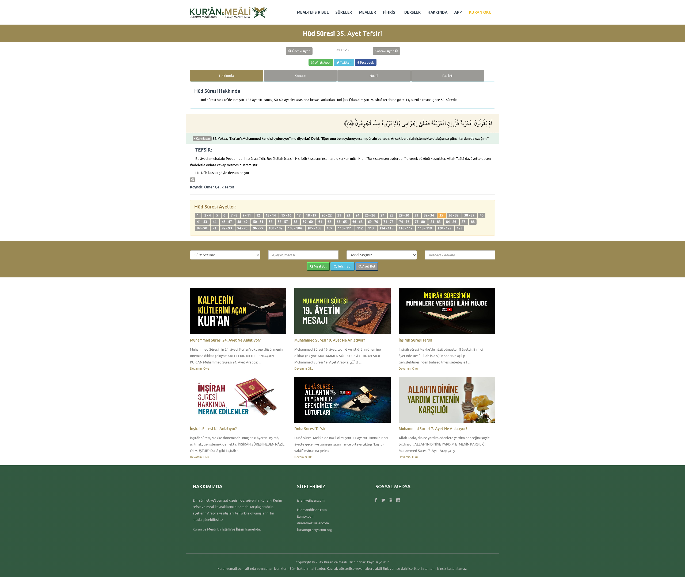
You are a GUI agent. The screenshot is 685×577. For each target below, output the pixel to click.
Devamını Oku (199, 368)
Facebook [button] (366, 62)
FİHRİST (390, 12)
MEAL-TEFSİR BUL (313, 12)
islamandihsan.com (312, 510)
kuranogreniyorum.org (314, 530)
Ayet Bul (368, 266)
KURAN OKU (480, 12)
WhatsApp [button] (322, 62)
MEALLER (367, 12)
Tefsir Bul (344, 266)
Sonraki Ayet (385, 51)
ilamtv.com (305, 516)
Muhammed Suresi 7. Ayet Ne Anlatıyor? (433, 428)
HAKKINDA (437, 12)
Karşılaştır (202, 139)
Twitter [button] (345, 62)
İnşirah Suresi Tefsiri (416, 340)
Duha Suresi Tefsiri (310, 428)
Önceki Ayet (300, 51)
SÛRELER (344, 12)
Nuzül (374, 75)
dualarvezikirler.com (313, 523)
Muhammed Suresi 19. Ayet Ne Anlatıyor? (329, 340)
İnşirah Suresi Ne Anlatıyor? (213, 428)
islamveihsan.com (311, 500)
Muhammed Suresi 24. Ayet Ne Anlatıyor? (225, 340)
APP (458, 12)
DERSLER (412, 12)
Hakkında (226, 75)
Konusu (300, 75)
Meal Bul (319, 266)
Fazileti (447, 75)
